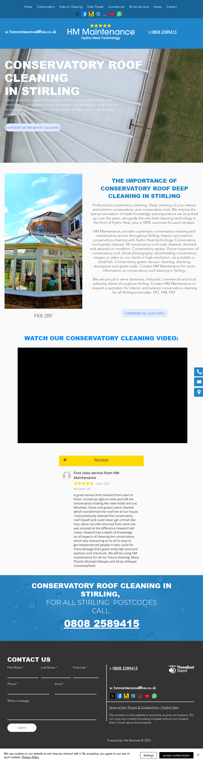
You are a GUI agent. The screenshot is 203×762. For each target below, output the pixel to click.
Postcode (79, 667)
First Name (14, 667)
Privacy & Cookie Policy (143, 707)
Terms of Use (117, 707)
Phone (12, 683)
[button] (70, 6)
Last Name (48, 667)
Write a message (18, 700)
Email (58, 683)
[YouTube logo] (112, 13)
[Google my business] (98, 13)
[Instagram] (105, 13)
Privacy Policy (30, 757)
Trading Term (170, 707)
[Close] (198, 755)
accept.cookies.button (176, 755)
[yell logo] (91, 13)
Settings (149, 755)
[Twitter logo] (77, 13)
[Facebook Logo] (84, 13)
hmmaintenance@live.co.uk (33, 31)
